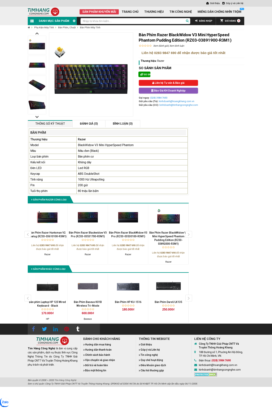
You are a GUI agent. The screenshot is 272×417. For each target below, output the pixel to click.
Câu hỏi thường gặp (152, 370)
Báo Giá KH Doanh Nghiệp (169, 90)
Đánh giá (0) (89, 123)
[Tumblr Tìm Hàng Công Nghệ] (77, 329)
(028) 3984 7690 (158, 97)
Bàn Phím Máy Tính (90, 27)
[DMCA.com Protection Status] (205, 374)
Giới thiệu (146, 344)
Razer (160, 60)
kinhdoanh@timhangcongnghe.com (178, 105)
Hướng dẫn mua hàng (98, 344)
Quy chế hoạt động (152, 360)
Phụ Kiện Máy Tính (44, 27)
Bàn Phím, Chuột (67, 27)
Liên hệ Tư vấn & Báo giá (169, 82)
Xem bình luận (176, 45)
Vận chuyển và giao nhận (100, 360)
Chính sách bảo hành (97, 354)
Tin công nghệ (149, 354)
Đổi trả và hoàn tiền (96, 365)
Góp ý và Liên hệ (150, 349)
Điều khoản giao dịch (153, 365)
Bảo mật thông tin (95, 370)
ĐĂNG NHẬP (205, 21)
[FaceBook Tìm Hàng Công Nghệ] (33, 329)
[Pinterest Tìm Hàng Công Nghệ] (66, 329)
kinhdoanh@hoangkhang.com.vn (176, 101)
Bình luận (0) (123, 123)
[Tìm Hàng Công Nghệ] (43, 11)
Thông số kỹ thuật (50, 123)
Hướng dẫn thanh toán (98, 349)
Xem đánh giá (160, 45)
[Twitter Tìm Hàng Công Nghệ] (44, 329)
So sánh (146, 74)
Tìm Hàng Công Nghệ (65, 380)
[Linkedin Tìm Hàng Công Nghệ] (55, 329)
